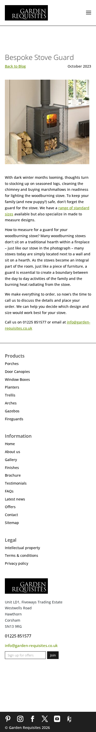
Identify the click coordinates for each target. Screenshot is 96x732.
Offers (10, 506)
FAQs (9, 491)
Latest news (15, 499)
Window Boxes (17, 379)
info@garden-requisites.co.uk (31, 645)
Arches (11, 403)
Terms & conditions (21, 555)
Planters (12, 387)
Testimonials (16, 483)
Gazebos (12, 411)
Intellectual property (22, 547)
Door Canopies (17, 371)
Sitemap (12, 522)
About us (12, 451)
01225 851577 (18, 636)
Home (10, 443)
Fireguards (14, 418)
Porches (12, 363)
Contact (11, 514)
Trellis (10, 395)
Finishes (12, 467)
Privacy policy (16, 563)
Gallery (11, 459)
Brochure (13, 475)
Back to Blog (15, 66)
